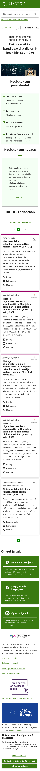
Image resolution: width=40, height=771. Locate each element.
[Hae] (35, 14)
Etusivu (8, 27)
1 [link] (18, 230)
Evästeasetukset (19, 755)
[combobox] (18, 14)
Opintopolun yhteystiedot (11, 663)
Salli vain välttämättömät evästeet (19, 761)
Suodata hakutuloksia (18, 222)
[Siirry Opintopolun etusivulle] (17, 4)
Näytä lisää (20, 197)
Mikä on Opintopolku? (10, 658)
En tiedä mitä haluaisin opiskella (14, 19)
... (18, 28)
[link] (26, 229)
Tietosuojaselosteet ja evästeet (13, 669)
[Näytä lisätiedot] (33, 134)
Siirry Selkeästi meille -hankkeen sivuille (17, 698)
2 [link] (21, 230)
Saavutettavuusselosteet (11, 673)
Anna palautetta (16, 730)
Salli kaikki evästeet (19, 766)
